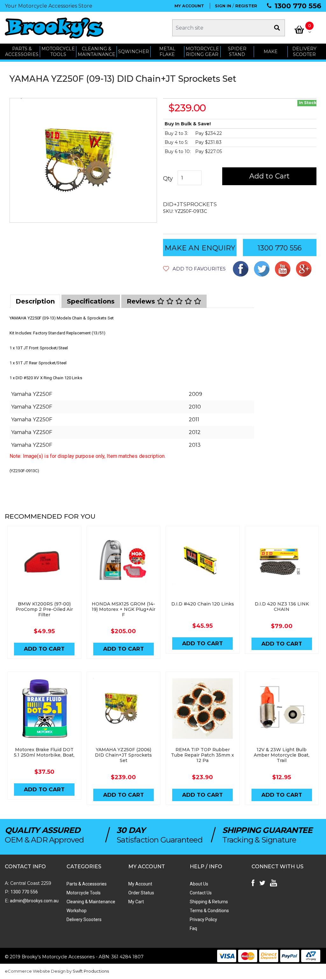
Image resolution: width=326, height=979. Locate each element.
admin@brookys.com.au (34, 900)
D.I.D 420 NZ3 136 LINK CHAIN (282, 606)
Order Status (141, 892)
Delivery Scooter (304, 51)
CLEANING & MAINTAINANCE (96, 51)
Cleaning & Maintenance (91, 901)
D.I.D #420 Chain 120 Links (202, 604)
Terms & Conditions (209, 910)
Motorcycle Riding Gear (202, 51)
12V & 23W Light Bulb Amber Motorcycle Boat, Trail (281, 755)
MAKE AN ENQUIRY (200, 248)
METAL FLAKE (167, 51)
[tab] (35, 301)
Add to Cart (269, 176)
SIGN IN (223, 5)
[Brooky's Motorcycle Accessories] (54, 28)
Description (35, 301)
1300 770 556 (297, 6)
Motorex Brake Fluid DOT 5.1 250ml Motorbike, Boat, (44, 752)
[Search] (277, 28)
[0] (299, 29)
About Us (199, 883)
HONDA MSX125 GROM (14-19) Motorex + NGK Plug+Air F (123, 609)
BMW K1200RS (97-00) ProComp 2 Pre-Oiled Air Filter (44, 609)
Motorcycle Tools (84, 892)
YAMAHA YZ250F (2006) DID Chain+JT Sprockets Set (123, 755)
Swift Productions (91, 971)
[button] (194, 269)
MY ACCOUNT (189, 5)
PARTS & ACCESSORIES (22, 51)
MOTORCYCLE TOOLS (58, 51)
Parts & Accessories (87, 883)
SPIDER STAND (237, 51)
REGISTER (246, 5)
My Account (140, 883)
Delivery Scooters (84, 919)
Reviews (142, 301)
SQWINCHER (133, 51)
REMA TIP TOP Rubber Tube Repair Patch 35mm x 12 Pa (202, 755)
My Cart (136, 901)
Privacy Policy (203, 919)
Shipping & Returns (209, 901)
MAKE (271, 51)
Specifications (91, 301)
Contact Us (201, 892)
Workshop (77, 910)
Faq (193, 928)
